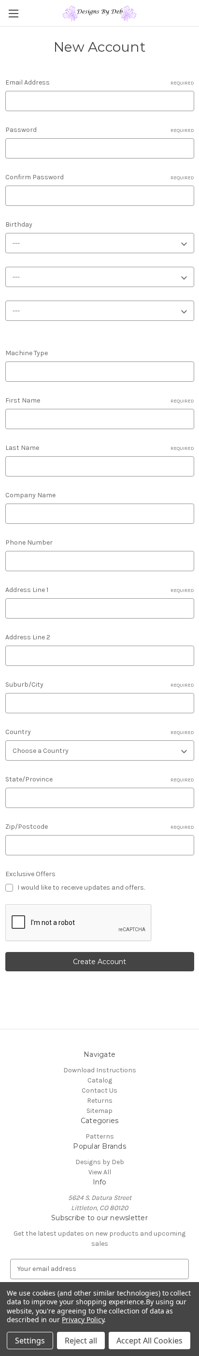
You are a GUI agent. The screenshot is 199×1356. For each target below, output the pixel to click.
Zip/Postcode (99, 826)
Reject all (81, 1340)
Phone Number (29, 542)
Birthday (18, 224)
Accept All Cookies (149, 1340)
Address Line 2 (27, 637)
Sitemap (99, 1111)
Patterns (99, 1136)
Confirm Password (99, 177)
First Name (99, 400)
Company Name (30, 495)
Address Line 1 (99, 590)
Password (99, 130)
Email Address (99, 82)
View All (99, 1172)
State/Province (99, 779)
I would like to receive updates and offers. (81, 887)
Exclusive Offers (30, 874)
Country (99, 732)
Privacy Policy (83, 1319)
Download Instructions (99, 1070)
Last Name (99, 448)
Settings (30, 1340)
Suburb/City (99, 684)
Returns (100, 1100)
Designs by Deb (99, 1162)
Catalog (99, 1080)
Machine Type (26, 353)
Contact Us (99, 1090)
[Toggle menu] (13, 13)
